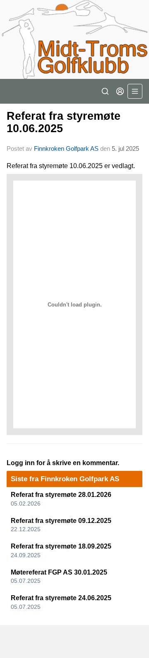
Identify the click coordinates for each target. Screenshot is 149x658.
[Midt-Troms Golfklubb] (74, 39)
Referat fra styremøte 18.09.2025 (61, 546)
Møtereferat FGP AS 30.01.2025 (59, 572)
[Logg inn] (120, 91)
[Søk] (105, 91)
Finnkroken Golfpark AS (66, 148)
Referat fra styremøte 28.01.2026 (61, 494)
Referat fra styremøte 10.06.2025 (63, 122)
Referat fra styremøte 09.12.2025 (61, 520)
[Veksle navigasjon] (134, 91)
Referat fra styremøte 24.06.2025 (61, 597)
